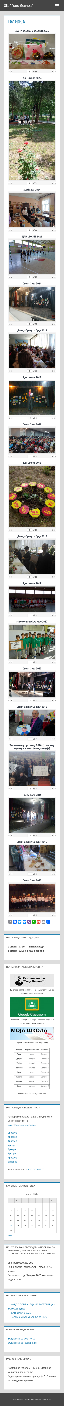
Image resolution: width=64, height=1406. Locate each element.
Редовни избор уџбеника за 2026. (29, 1316)
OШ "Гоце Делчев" (18, 5)
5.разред (12, 1149)
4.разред (12, 1145)
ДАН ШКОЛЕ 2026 (21, 1312)
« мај (10, 1235)
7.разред (12, 1157)
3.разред (12, 1140)
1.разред (12, 1132)
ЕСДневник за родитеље (21, 1338)
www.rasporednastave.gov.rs (22, 1124)
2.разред (12, 1136)
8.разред (12, 1161)
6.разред (12, 1153)
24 (11, 1225)
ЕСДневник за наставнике (22, 1342)
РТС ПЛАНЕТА (36, 1169)
